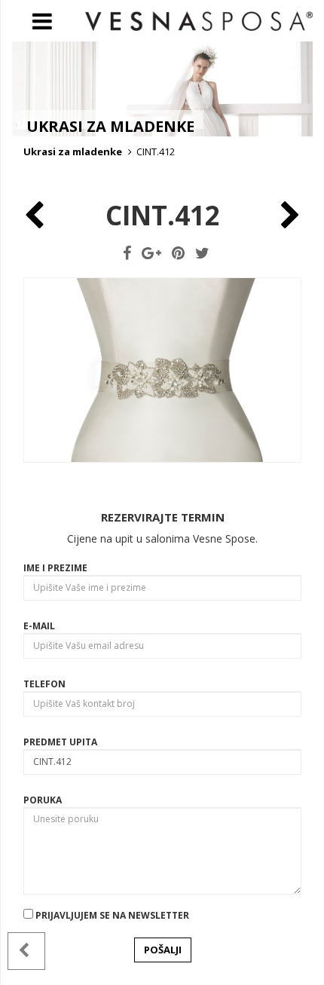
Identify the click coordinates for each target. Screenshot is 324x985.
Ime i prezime (55, 567)
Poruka (42, 800)
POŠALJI (163, 949)
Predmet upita (60, 742)
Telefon (44, 684)
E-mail (39, 625)
